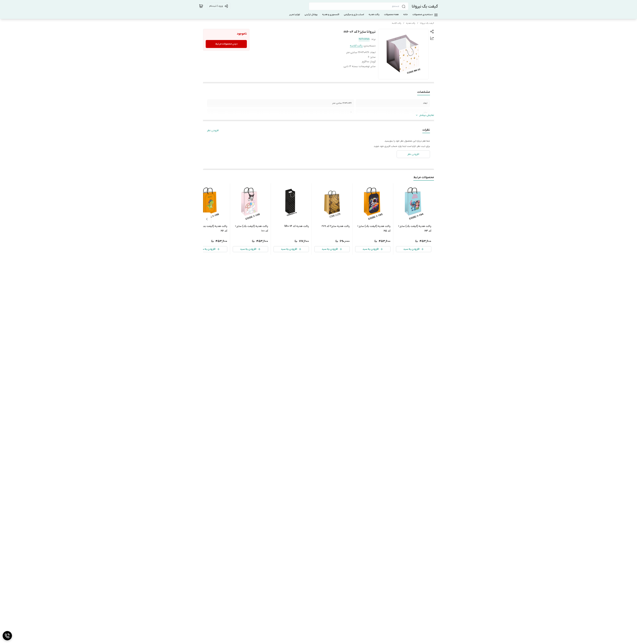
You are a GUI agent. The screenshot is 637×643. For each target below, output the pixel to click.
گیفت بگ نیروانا (425, 6)
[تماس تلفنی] (7, 635)
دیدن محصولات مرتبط (226, 43)
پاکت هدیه (410, 23)
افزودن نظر (213, 130)
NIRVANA (364, 39)
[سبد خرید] (201, 6)
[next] (207, 219)
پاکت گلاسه (396, 23)
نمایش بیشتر (426, 115)
